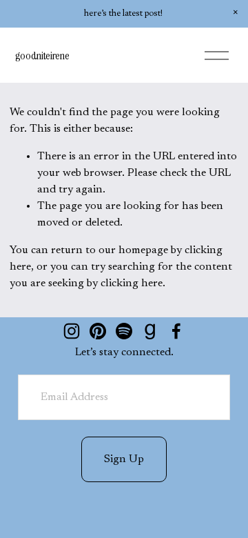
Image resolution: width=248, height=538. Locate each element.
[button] (235, 12)
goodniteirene (42, 55)
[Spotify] (124, 331)
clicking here (132, 283)
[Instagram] (71, 331)
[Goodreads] (150, 331)
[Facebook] (176, 331)
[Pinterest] (98, 331)
